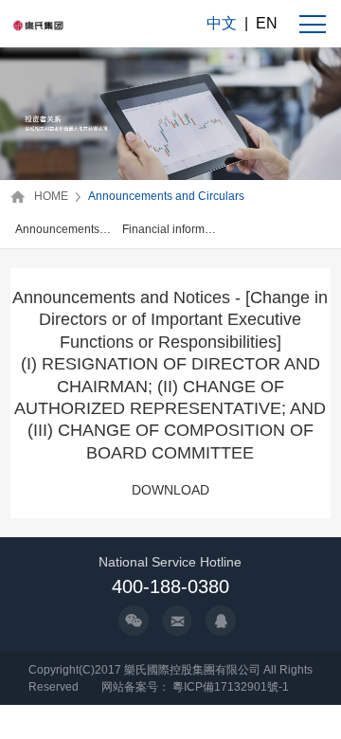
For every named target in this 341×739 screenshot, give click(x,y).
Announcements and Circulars (166, 196)
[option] (64, 230)
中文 (221, 23)
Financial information (171, 229)
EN (267, 23)
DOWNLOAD (170, 489)
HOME (51, 196)
